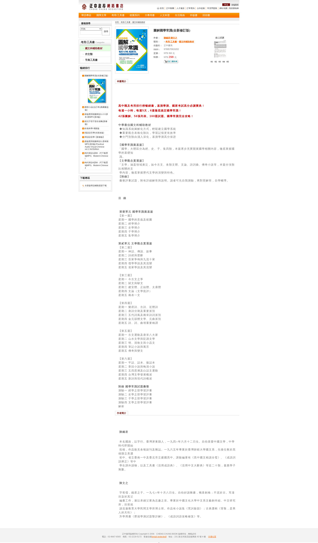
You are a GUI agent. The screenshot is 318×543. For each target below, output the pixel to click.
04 (224, 61)
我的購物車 (234, 8)
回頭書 (206, 15)
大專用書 (150, 15)
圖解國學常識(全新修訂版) (96, 75)
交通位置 (212, 537)
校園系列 (135, 15)
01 (212, 61)
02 (216, 61)
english (235, 5)
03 (220, 61)
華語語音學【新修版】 (95, 137)
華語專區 (86, 15)
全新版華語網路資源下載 (96, 185)
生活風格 (180, 15)
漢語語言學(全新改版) (94, 133)
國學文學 (101, 15)
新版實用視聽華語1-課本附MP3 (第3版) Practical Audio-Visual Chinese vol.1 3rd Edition (96, 145)
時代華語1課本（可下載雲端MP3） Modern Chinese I (96, 156)
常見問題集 (212, 8)
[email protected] (159, 537)
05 (228, 61)
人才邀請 (180, 8)
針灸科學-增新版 (92, 128)
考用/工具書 (118, 15)
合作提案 (201, 8)
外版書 (193, 15)
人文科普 (165, 15)
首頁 (162, 8)
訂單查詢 (191, 8)
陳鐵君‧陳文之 (170, 38)
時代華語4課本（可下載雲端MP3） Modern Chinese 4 (96, 165)
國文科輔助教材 (138, 22)
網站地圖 (223, 8)
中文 (226, 5)
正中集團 (170, 8)
